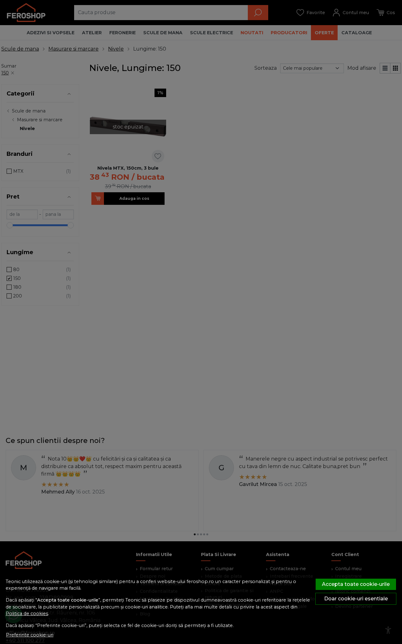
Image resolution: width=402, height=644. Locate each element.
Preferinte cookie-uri (29, 635)
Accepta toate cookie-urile (356, 584)
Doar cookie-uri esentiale (356, 599)
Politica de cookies (27, 613)
